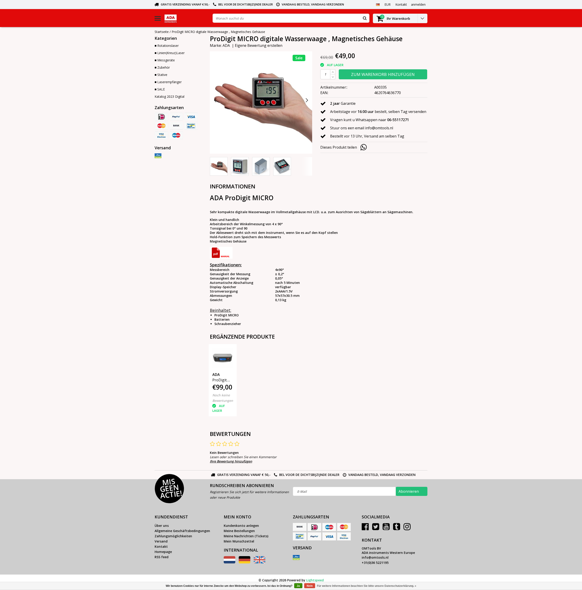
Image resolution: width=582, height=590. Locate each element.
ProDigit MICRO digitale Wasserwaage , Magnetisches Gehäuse (218, 32)
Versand (161, 541)
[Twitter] (375, 528)
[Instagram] (407, 528)
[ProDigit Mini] (222, 358)
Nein (310, 586)
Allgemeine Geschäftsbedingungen (182, 531)
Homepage (163, 552)
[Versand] (158, 155)
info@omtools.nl (375, 557)
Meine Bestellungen (239, 531)
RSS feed (161, 557)
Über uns (162, 525)
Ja (298, 586)
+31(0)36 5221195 (375, 562)
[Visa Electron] (161, 135)
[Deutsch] (377, 4)
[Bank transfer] (176, 126)
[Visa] (191, 116)
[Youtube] (386, 528)
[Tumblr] (396, 528)
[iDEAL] (161, 116)
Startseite (162, 32)
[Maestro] (176, 135)
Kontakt (161, 546)
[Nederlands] (229, 562)
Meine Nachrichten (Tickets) (246, 536)
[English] (259, 562)
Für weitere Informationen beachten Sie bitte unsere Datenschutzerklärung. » (366, 586)
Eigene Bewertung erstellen (258, 45)
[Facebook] (365, 528)
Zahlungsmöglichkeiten (173, 536)
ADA (226, 45)
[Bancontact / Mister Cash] (191, 126)
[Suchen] (365, 18)
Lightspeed (315, 580)
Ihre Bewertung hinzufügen (231, 461)
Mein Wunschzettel (239, 541)
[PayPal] (176, 116)
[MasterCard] (161, 126)
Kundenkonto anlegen (241, 525)
